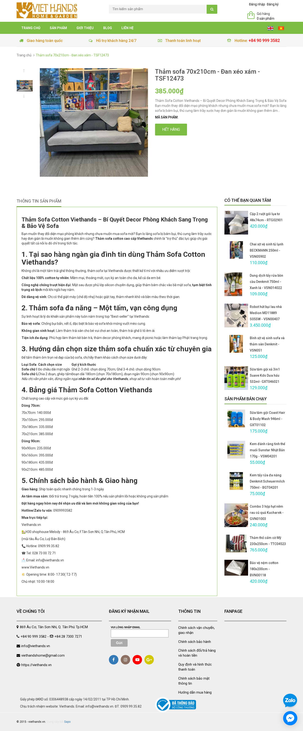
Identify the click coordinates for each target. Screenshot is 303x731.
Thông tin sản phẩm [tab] (39, 201)
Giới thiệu (85, 28)
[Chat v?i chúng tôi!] (290, 718)
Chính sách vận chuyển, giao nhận (196, 630)
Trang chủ (30, 28)
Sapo (67, 721)
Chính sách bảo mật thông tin (193, 681)
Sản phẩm (58, 28)
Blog (107, 28)
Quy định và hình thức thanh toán (195, 667)
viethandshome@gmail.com (43, 655)
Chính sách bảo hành (194, 642)
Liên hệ (127, 28)
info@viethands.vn (35, 646)
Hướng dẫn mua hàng (195, 692)
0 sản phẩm (265, 18)
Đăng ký (273, 4)
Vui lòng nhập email (125, 627)
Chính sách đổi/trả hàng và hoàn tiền (197, 653)
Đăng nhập (257, 4)
